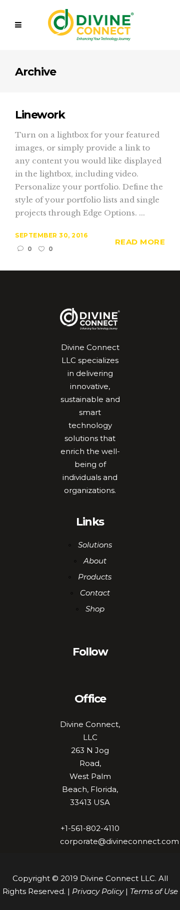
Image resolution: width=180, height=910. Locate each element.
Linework (39, 115)
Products (95, 577)
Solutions (95, 545)
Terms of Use (154, 891)
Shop (95, 609)
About (95, 561)
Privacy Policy (98, 891)
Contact (95, 593)
